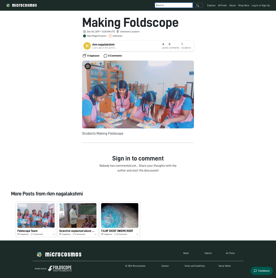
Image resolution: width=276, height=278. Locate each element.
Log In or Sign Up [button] (261, 5)
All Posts (222, 5)
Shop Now (243, 5)
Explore (211, 5)
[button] (36, 219)
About (232, 5)
